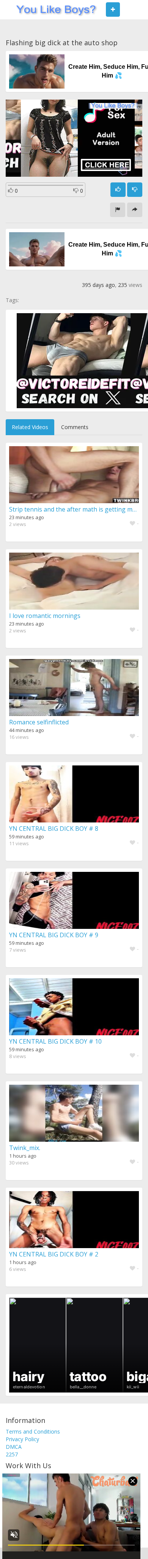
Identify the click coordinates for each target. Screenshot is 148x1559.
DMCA (14, 1446)
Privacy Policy (22, 1439)
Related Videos (30, 427)
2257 (12, 1454)
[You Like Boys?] (54, 9)
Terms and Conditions (33, 1431)
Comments (74, 427)
